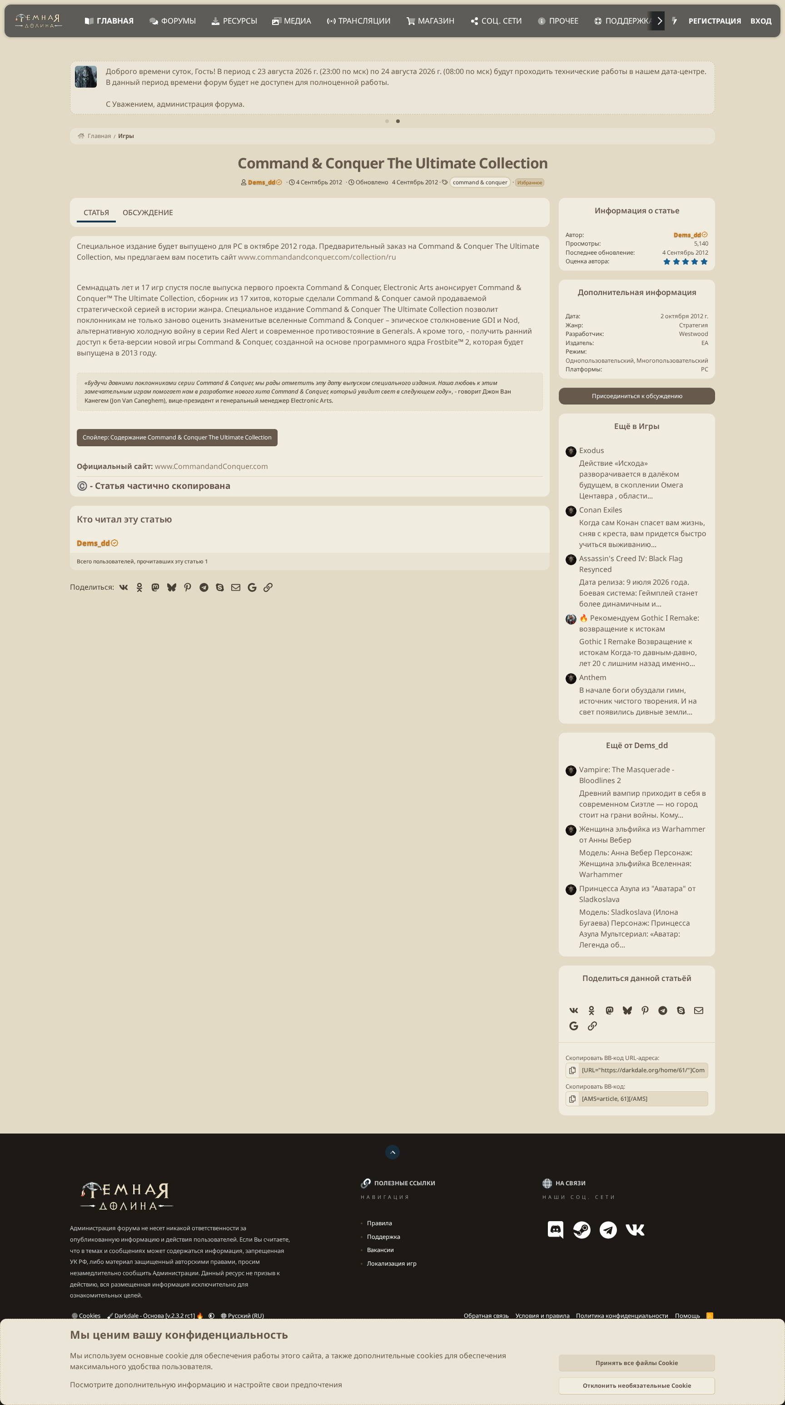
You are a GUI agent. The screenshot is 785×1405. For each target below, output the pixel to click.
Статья (96, 212)
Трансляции (364, 20)
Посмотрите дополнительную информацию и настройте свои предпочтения (206, 1385)
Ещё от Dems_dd (637, 745)
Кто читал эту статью (124, 519)
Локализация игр (392, 1263)
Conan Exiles (600, 510)
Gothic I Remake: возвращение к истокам (639, 623)
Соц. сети (502, 20)
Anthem (592, 677)
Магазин (436, 20)
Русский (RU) (245, 1315)
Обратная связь (486, 1315)
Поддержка (630, 20)
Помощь (687, 1315)
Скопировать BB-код (595, 1086)
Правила (379, 1223)
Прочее (563, 20)
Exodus (591, 450)
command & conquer (480, 182)
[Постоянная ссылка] (80, 273)
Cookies (89, 1315)
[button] (211, 1316)
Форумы (178, 20)
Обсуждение (148, 212)
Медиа (297, 20)
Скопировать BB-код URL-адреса (612, 1058)
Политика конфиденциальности (622, 1315)
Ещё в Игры (637, 426)
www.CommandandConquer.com (211, 466)
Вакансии (380, 1250)
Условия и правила (543, 1315)
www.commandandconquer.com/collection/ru (317, 257)
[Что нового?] (674, 21)
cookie (176, 1356)
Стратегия (693, 325)
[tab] (387, 121)
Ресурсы (240, 20)
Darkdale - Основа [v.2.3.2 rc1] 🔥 (159, 1315)
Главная (115, 20)
